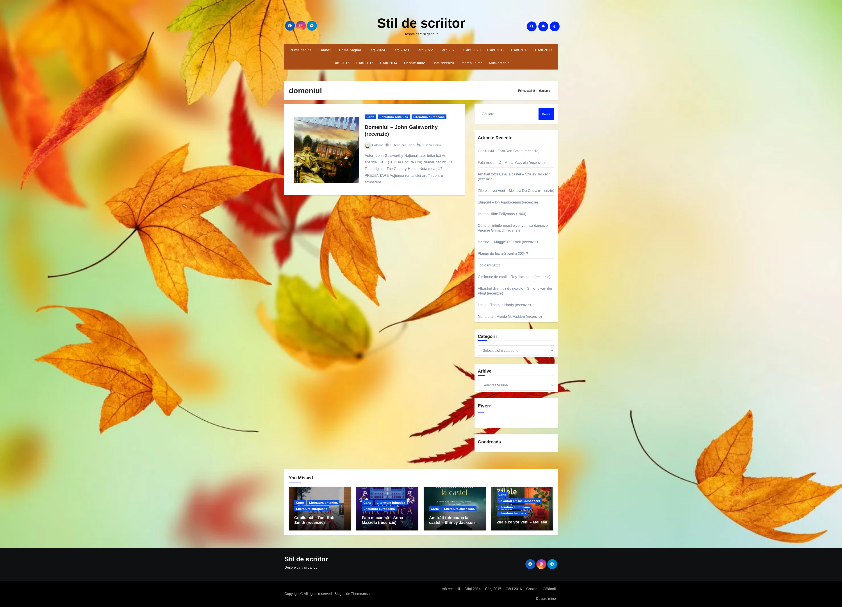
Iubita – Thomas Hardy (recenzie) (504, 305)
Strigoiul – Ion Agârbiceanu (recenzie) (508, 202)
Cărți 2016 (341, 63)
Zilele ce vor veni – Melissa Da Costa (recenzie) (516, 191)
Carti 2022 (424, 50)
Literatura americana (459, 509)
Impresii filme (471, 63)
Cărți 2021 (448, 50)
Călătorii (325, 50)
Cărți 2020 (472, 50)
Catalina (378, 145)
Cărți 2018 (519, 50)
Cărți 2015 (365, 63)
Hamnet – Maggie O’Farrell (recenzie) (508, 242)
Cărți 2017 (543, 50)
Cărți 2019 (496, 50)
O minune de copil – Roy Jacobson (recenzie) (514, 277)
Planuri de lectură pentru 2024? (503, 253)
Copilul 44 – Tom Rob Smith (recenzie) (508, 151)
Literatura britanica (394, 117)
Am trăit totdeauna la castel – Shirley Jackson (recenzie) (452, 522)
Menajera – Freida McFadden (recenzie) (510, 316)
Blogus (339, 594)
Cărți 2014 (389, 63)
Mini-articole (499, 63)
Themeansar (361, 594)
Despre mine (414, 63)
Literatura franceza (512, 513)
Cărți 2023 (400, 50)
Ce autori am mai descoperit (519, 501)
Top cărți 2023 (489, 265)
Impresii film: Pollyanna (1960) (502, 214)
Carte (370, 117)
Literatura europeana (429, 117)
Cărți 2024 (376, 50)
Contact (532, 589)
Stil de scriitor (421, 23)
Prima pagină (301, 50)
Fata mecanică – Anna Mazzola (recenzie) (511, 162)
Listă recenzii (443, 63)
